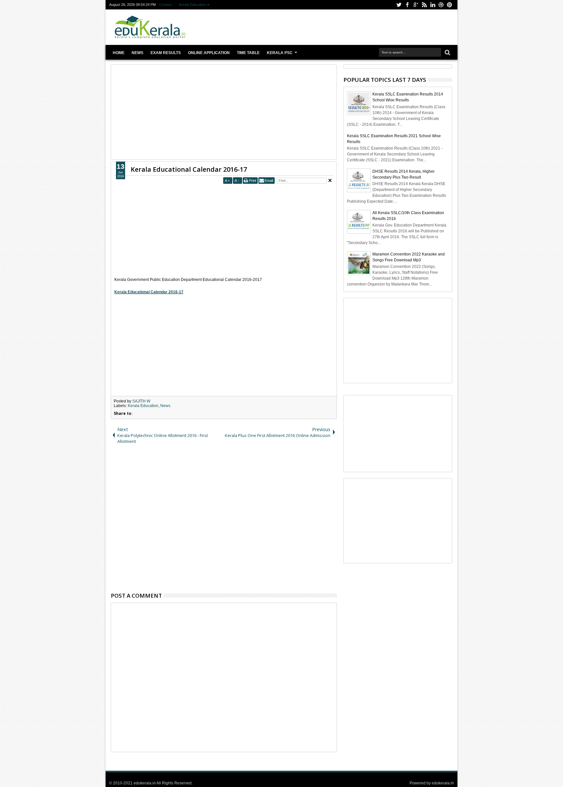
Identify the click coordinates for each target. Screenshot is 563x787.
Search (447, 52)
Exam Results (166, 53)
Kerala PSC (280, 53)
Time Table (248, 53)
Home (118, 53)
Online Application (209, 53)
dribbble (441, 4)
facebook (407, 4)
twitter (399, 4)
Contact (165, 5)
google (415, 4)
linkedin (432, 4)
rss (424, 4)
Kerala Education (192, 5)
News (137, 53)
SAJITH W (141, 401)
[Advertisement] (331, 27)
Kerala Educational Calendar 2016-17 (189, 169)
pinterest (449, 4)
